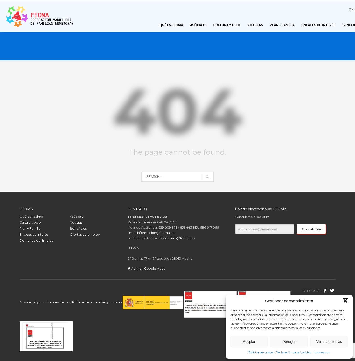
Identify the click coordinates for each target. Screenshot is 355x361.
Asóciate (77, 216)
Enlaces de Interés (34, 234)
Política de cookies (260, 352)
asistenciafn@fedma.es (176, 238)
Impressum (322, 352)
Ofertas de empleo (85, 234)
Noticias (76, 222)
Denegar (289, 341)
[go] (207, 177)
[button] (345, 300)
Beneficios (78, 228)
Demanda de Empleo (37, 240)
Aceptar (249, 341)
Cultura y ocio (30, 222)
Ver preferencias (329, 341)
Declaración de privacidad (293, 352)
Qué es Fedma (31, 216)
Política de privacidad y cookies (97, 302)
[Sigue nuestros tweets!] (332, 290)
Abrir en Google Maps (147, 268)
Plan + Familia (30, 228)
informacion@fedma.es (155, 233)
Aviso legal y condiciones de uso (45, 302)
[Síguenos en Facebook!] (324, 290)
